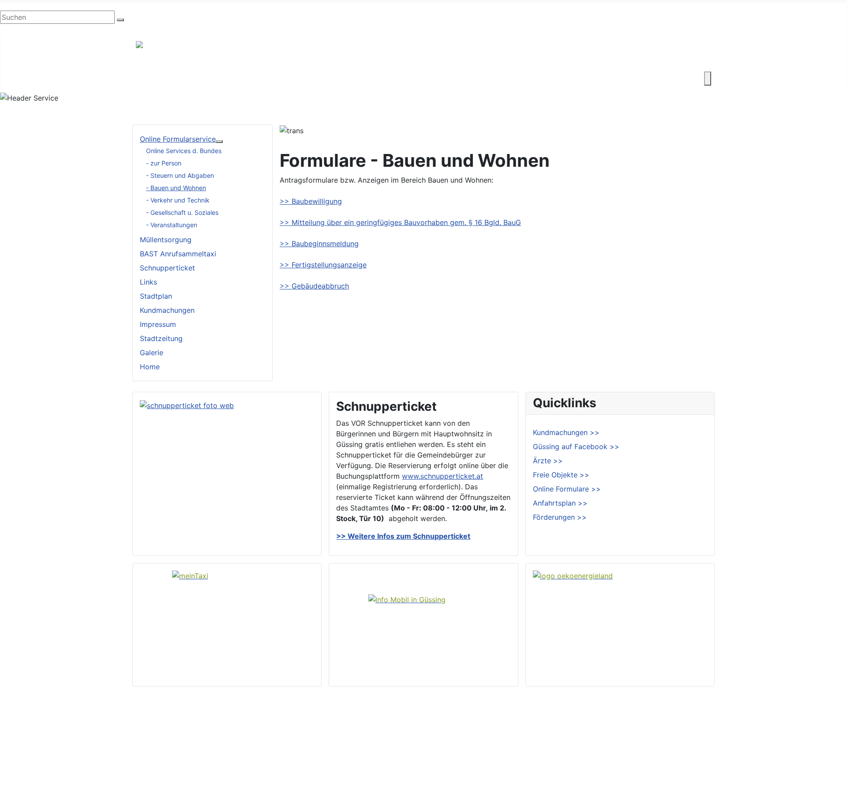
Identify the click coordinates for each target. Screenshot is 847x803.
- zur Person (163, 163)
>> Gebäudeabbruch (314, 285)
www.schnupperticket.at (442, 476)
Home (150, 366)
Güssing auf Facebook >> (576, 446)
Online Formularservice (178, 139)
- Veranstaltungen (171, 225)
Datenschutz (687, 764)
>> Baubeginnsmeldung (319, 243)
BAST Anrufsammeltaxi (178, 253)
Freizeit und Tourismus (303, 78)
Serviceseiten (689, 721)
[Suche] (120, 20)
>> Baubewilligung (311, 201)
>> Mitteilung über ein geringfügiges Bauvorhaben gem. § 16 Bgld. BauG (400, 222)
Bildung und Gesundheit (391, 78)
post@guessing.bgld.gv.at (137, 5)
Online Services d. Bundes (183, 150)
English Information (32, 29)
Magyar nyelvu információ (110, 29)
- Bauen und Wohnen (176, 187)
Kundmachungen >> (566, 432)
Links (148, 282)
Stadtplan (156, 296)
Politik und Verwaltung (479, 736)
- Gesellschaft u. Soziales (182, 212)
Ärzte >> (548, 460)
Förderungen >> (560, 517)
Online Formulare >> (567, 488)
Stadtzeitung (161, 338)
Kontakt (569, 78)
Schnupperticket (167, 267)
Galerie (151, 352)
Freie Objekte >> (561, 474)
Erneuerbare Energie (476, 78)
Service (533, 78)
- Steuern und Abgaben (180, 175)
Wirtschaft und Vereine (216, 78)
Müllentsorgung (165, 239)
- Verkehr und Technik (178, 200)
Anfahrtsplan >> (560, 503)
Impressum (158, 324)
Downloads (685, 736)
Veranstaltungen (469, 764)
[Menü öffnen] (707, 78)
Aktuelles (457, 750)
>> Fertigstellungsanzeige (323, 264)
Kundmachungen (167, 310)
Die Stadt (151, 78)
